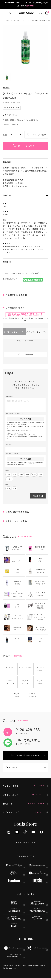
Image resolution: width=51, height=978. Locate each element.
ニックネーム (10, 445)
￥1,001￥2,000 (41, 669)
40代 (27, 474)
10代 (8, 474)
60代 (40, 474)
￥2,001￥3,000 (10, 682)
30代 (21, 474)
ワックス (16, 20)
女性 (14, 488)
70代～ (9, 479)
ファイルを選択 (25, 419)
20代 (14, 474)
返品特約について (10, 278)
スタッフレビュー (36, 331)
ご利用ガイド (36, 273)
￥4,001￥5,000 (41, 682)
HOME (7, 20)
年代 (7, 471)
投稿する (36, 495)
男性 (8, 488)
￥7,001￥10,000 (33, 695)
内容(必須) (9, 396)
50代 (34, 474)
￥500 (10, 668)
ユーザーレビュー (14, 331)
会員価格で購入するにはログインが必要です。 (21, 120)
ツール (25, 20)
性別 (7, 484)
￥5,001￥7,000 (18, 695)
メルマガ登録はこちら (25, 842)
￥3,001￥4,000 (25, 682)
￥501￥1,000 (25, 668)
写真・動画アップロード (14, 413)
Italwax (6, 88)
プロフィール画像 (11, 453)
